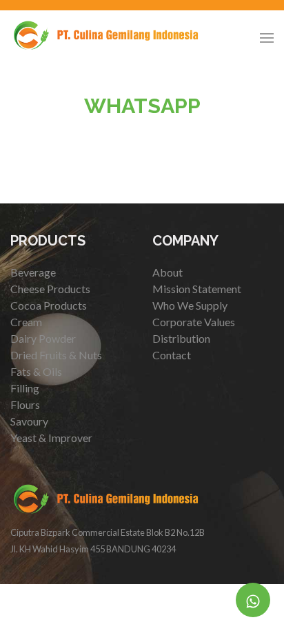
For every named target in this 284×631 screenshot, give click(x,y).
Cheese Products (50, 288)
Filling (24, 387)
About (167, 272)
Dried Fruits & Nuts (56, 354)
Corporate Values (193, 321)
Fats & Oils (36, 371)
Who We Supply (189, 305)
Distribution (181, 338)
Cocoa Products (48, 305)
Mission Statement (196, 288)
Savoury (29, 421)
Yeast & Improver (51, 437)
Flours (25, 404)
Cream (26, 321)
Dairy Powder (43, 338)
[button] (267, 38)
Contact (171, 354)
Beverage (33, 272)
